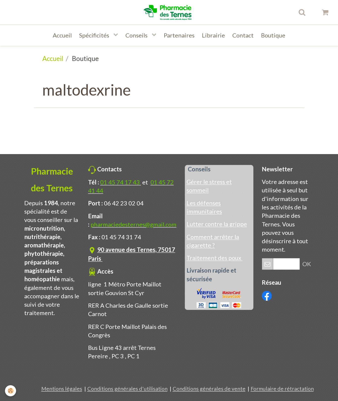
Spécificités (94, 35)
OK (306, 263)
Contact (243, 35)
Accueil (62, 35)
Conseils (137, 35)
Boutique (273, 35)
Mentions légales (61, 388)
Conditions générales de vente (209, 388)
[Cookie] (10, 390)
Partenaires (179, 35)
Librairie (213, 35)
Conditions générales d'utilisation (127, 388)
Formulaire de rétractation (282, 388)
